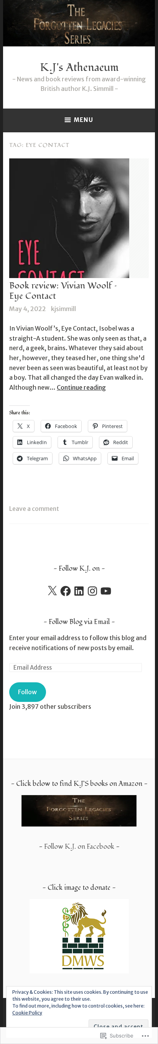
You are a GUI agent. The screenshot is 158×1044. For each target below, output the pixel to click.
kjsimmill (63, 309)
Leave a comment (34, 508)
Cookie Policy (27, 1013)
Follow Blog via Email (79, 622)
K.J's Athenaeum (79, 67)
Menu (83, 120)
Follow (27, 692)
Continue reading (81, 387)
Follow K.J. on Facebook (79, 846)
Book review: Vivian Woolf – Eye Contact (63, 291)
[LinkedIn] (79, 591)
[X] (52, 591)
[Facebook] (65, 591)
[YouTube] (106, 591)
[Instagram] (92, 591)
